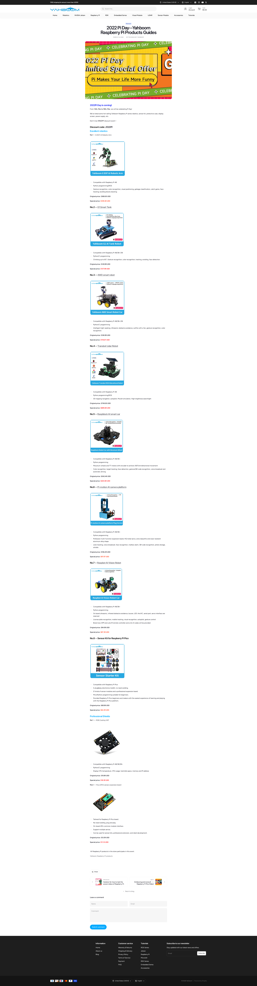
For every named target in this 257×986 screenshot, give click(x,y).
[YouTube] (203, 2)
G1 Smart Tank (104, 207)
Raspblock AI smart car (108, 414)
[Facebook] (195, 2)
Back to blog (129, 891)
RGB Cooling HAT (102, 720)
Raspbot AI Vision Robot (109, 562)
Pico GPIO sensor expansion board (108, 785)
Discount (128, 23)
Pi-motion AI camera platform (111, 487)
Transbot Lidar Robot (107, 346)
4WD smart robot (106, 275)
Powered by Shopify (200, 981)
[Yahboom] (64, 9)
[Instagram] (199, 2)
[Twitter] (206, 2)
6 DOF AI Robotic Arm (103, 135)
